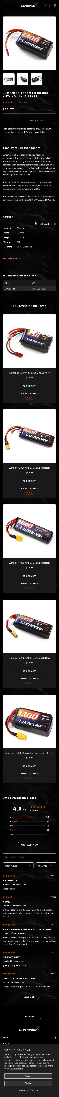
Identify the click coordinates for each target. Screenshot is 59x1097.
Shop (29, 1037)
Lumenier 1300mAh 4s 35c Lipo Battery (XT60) (29, 753)
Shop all (29, 1016)
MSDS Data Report (12, 258)
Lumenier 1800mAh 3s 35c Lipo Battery (29, 562)
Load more (29, 996)
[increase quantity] (10, 119)
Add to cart (29, 385)
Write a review (29, 844)
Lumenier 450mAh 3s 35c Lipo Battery (29, 372)
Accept (28, 1076)
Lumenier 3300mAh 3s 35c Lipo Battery (29, 467)
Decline (28, 1083)
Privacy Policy (16, 1069)
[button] (29, 816)
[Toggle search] (45, 5)
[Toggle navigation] (4, 5)
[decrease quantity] (10, 121)
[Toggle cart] (55, 5)
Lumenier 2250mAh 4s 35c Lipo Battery (29, 658)
